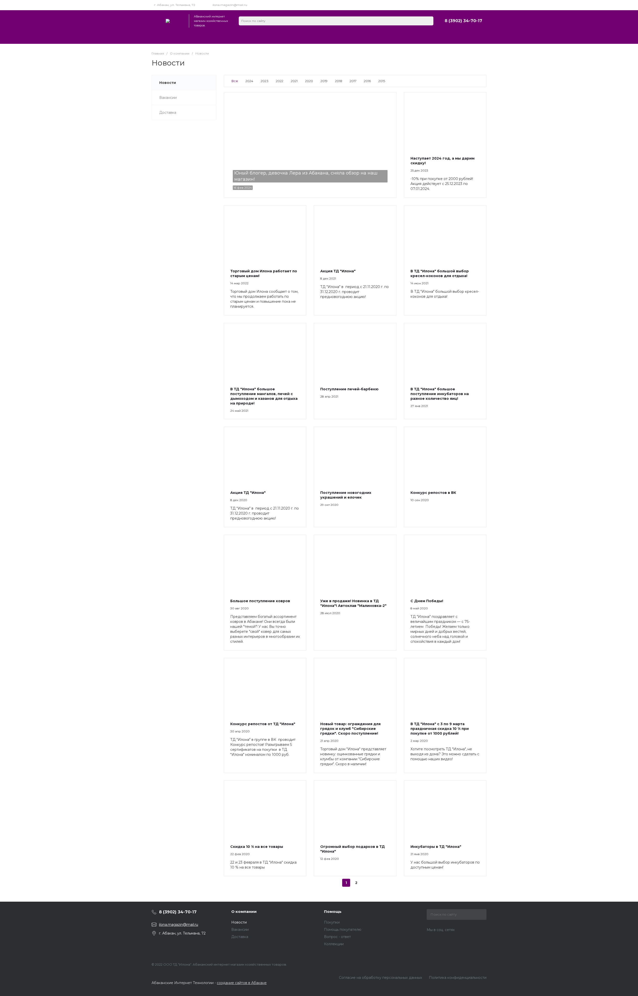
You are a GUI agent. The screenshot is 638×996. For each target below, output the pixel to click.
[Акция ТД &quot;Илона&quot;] (355, 234)
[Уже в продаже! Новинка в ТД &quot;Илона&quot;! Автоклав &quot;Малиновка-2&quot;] (355, 563)
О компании (244, 911)
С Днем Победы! (426, 601)
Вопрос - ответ (337, 937)
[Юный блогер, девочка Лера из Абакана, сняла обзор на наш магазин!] (310, 144)
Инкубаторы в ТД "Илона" (435, 846)
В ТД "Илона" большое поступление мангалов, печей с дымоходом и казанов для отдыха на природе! (264, 396)
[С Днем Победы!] (445, 563)
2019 (323, 81)
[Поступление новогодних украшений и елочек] (355, 455)
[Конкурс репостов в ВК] (445, 455)
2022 (279, 81)
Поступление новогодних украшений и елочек (345, 495)
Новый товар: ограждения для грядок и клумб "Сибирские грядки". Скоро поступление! (350, 729)
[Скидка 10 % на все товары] (265, 809)
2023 (264, 81)
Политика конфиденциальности (457, 977)
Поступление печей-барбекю (349, 389)
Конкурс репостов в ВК (433, 492)
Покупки (332, 922)
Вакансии (240, 929)
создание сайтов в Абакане (242, 983)
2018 (338, 81)
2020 (309, 81)
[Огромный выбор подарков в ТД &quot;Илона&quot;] (355, 809)
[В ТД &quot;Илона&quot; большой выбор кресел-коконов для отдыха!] (445, 234)
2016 (367, 81)
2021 (294, 81)
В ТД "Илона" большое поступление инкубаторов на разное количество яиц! (439, 394)
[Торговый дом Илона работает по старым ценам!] (265, 234)
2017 (353, 81)
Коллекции (334, 944)
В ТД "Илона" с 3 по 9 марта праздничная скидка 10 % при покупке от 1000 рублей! (439, 729)
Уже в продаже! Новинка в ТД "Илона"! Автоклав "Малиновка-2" (353, 603)
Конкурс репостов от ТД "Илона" (262, 724)
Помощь (332, 911)
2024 (249, 81)
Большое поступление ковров (260, 601)
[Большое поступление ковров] (265, 563)
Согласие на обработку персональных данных (380, 977)
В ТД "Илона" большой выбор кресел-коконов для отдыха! (439, 273)
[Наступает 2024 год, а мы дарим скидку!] (445, 121)
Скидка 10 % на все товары (256, 846)
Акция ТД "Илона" (338, 271)
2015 (381, 81)
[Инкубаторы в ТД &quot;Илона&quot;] (445, 809)
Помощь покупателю (342, 929)
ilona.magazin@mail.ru (230, 5)
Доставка (239, 937)
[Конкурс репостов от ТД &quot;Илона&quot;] (265, 687)
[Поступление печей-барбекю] (355, 352)
